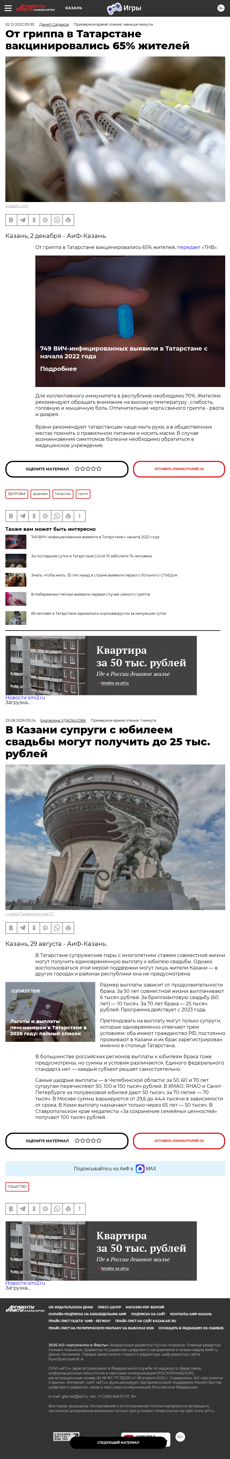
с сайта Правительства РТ (29, 914)
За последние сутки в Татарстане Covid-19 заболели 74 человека (91, 556)
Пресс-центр (109, 1307)
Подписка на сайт (148, 1314)
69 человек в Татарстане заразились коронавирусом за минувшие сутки (98, 613)
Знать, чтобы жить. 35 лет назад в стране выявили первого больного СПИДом (104, 575)
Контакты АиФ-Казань (191, 1314)
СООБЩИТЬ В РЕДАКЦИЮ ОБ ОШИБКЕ (191, 1328)
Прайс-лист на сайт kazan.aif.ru (145, 1321)
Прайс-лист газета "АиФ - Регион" (80, 1321)
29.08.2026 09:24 (20, 720)
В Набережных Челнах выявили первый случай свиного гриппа (90, 594)
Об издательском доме (71, 1307)
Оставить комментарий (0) (179, 469)
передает (189, 247)
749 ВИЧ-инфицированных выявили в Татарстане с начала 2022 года (124, 352)
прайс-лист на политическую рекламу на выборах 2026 (101, 1328)
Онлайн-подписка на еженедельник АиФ (87, 1314)
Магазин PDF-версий (145, 1307)
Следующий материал (118, 1443)
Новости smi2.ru (25, 698)
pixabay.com (16, 206)
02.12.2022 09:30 (19, 24)
